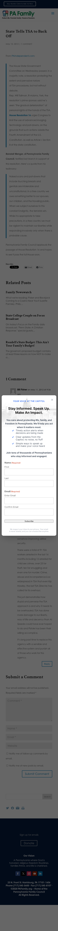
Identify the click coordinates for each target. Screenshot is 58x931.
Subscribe (29, 521)
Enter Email (10, 495)
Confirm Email (11, 507)
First (7, 467)
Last (7, 478)
